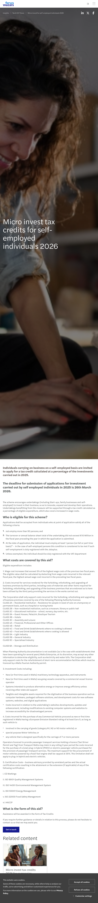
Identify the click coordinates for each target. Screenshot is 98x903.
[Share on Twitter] (88, 13)
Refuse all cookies (82, 889)
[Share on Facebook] (93, 13)
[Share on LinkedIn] (82, 13)
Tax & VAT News (18, 13)
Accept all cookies (82, 882)
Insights (6, 13)
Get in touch (11, 829)
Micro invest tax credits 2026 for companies (21, 871)
